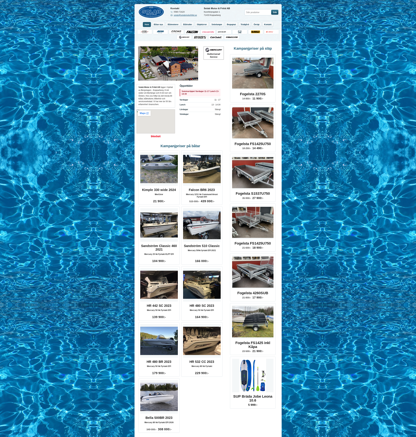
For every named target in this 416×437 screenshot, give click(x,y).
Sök (275, 12)
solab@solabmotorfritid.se (185, 15)
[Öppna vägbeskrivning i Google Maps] (155, 121)
